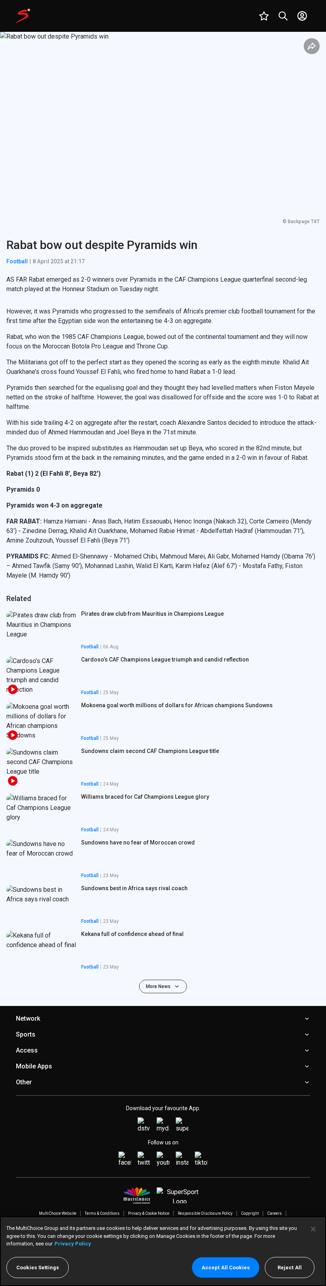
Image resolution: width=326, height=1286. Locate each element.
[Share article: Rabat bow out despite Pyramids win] (312, 46)
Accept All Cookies (226, 1267)
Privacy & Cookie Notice (148, 1213)
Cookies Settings (37, 1267)
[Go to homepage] (23, 16)
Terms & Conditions (102, 1213)
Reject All (289, 1267)
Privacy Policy (72, 1244)
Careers (274, 1213)
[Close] (313, 1229)
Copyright (250, 1213)
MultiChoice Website (57, 1213)
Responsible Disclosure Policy (205, 1213)
